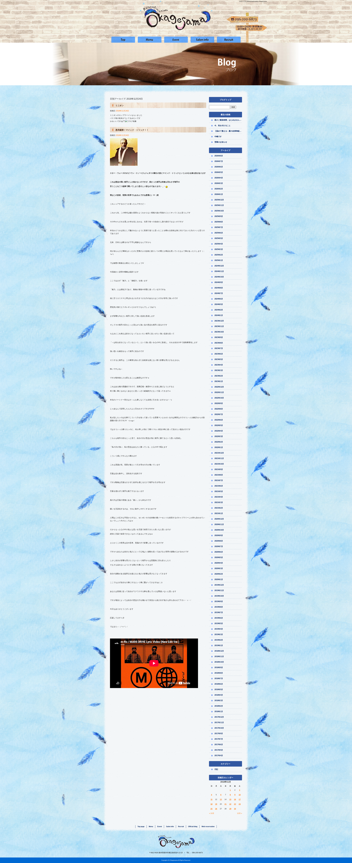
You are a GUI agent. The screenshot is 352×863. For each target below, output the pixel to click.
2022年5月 (219, 425)
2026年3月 (219, 183)
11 (211, 799)
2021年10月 (219, 464)
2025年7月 (219, 227)
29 (230, 809)
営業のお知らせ (222, 142)
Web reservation (208, 827)
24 (240, 804)
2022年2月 (219, 442)
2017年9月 (219, 733)
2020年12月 (219, 519)
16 (235, 799)
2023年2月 (219, 376)
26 (216, 809)
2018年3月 (219, 700)
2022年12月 (219, 387)
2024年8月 (219, 288)
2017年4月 (219, 755)
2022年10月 (219, 398)
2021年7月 (219, 480)
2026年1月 (219, 194)
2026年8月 (219, 156)
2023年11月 (219, 326)
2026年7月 (219, 161)
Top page (123, 40)
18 (211, 804)
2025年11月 (219, 205)
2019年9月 (219, 601)
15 (230, 799)
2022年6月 (219, 420)
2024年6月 (219, 299)
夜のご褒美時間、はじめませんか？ (228, 120)
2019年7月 (219, 612)
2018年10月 (219, 662)
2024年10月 (219, 277)
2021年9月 (219, 469)
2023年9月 (219, 337)
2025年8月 (219, 222)
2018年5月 (219, 689)
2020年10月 (219, 530)
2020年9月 (219, 535)
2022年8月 (219, 409)
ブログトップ (225, 100)
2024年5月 (219, 304)
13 (221, 799)
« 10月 (211, 813)
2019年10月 (219, 596)
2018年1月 (219, 711)
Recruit (229, 40)
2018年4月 (219, 695)
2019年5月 (219, 623)
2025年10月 (219, 211)
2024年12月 (219, 266)
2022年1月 (219, 447)
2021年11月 (219, 458)
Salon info (202, 40)
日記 (216, 769)
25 (211, 809)
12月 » (239, 813)
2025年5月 (219, 238)
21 (225, 804)
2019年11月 (219, 590)
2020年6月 (219, 552)
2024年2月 (219, 310)
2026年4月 (219, 178)
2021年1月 (219, 513)
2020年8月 (219, 541)
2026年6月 (219, 167)
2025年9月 (219, 216)
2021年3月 (219, 502)
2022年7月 (219, 414)
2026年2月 (219, 189)
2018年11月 (219, 656)
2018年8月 (219, 673)
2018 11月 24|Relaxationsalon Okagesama (253, 1)
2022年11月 (219, 392)
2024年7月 (219, 293)
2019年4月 (219, 629)
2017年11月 (219, 722)
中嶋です (218, 136)
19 (216, 804)
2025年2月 (219, 255)
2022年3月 (219, 436)
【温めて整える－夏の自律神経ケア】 (228, 131)
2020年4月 (219, 563)
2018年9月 (219, 667)
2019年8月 (219, 607)
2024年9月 (219, 282)
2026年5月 (219, 172)
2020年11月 (219, 524)
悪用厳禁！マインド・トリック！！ (132, 130)
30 (235, 809)
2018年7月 (219, 678)
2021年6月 (219, 486)
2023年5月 (219, 359)
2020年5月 (219, 557)
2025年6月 (219, 233)
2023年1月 (219, 381)
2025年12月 (219, 200)
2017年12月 (219, 717)
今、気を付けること (223, 125)
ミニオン (120, 105)
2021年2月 (219, 508)
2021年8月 (219, 475)
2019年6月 (219, 618)
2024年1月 (219, 315)
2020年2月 (219, 574)
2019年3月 (219, 634)
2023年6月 (219, 354)
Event (176, 40)
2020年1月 (219, 579)
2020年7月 (219, 546)
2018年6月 (219, 684)
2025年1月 (219, 260)
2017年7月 (219, 739)
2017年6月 (219, 744)
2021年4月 (219, 497)
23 (235, 804)
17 (240, 799)
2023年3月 (219, 370)
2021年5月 (219, 491)
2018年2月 (219, 706)
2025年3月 (219, 249)
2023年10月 (219, 332)
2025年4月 (219, 244)
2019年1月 (219, 645)
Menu (149, 40)
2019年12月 (219, 585)
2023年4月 (219, 365)
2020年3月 (219, 568)
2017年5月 (219, 750)
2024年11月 (219, 271)
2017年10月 (219, 728)
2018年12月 (219, 651)
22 (230, 804)
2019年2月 (219, 640)
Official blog (192, 827)
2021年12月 (219, 453)
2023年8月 (219, 343)
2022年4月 (219, 431)
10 (240, 795)
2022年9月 (219, 403)
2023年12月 (219, 321)
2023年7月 (219, 348)
